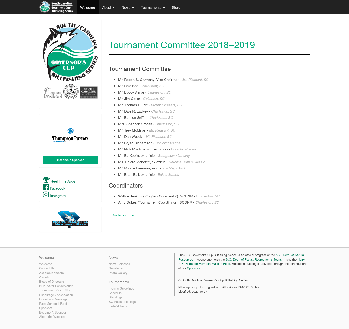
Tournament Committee (55, 290)
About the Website (52, 316)
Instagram (57, 195)
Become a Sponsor (70, 159)
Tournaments (151, 7)
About (107, 7)
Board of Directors (51, 281)
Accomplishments (51, 272)
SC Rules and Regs (122, 301)
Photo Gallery (118, 272)
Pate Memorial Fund (53, 303)
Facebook (57, 188)
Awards (44, 277)
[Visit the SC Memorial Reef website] (70, 219)
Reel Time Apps (62, 181)
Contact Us (47, 268)
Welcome (87, 7)
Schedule (115, 293)
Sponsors (45, 308)
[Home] (56, 7)
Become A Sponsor (52, 312)
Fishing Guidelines (121, 288)
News (127, 7)
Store (176, 7)
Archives (119, 214)
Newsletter (116, 268)
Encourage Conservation (56, 294)
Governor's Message (53, 299)
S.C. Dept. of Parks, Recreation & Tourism (255, 259)
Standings (116, 297)
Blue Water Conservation (56, 285)
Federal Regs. (118, 306)
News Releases (119, 264)
